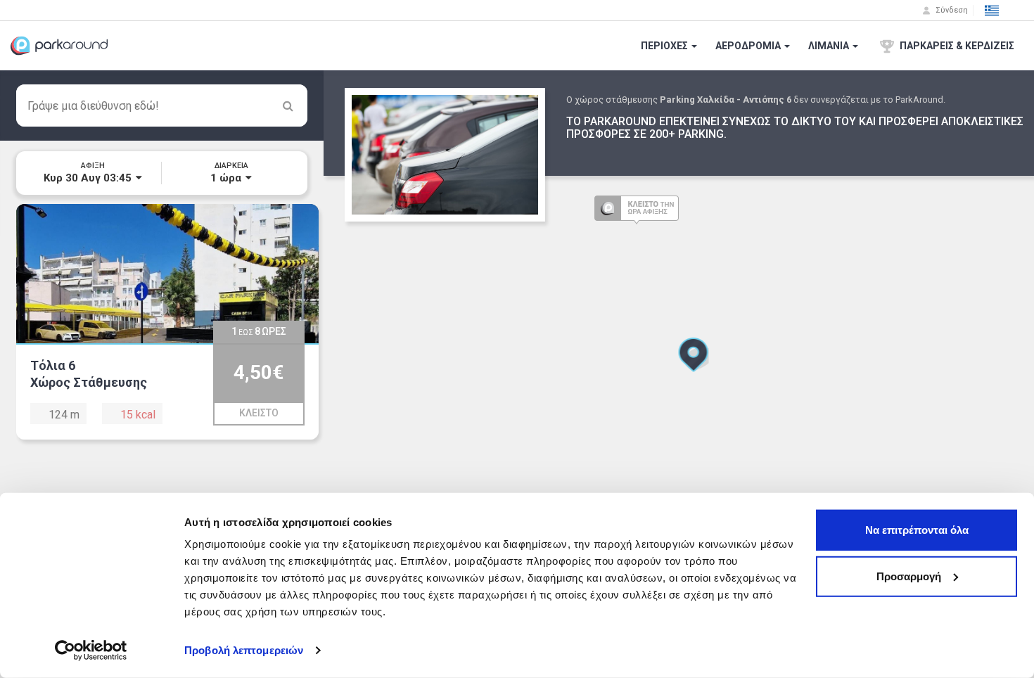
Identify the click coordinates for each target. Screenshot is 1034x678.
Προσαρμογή (908, 576)
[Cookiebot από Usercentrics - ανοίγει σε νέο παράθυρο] (91, 650)
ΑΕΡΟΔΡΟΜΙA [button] (749, 45)
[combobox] (161, 105)
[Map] (679, 374)
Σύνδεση (950, 10)
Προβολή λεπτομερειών (243, 650)
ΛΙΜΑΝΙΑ (829, 45)
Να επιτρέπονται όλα (917, 530)
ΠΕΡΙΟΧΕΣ (665, 45)
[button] (992, 10)
